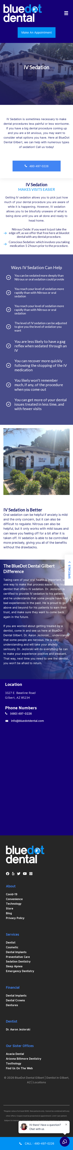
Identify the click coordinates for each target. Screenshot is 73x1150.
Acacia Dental (15, 1053)
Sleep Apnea (14, 966)
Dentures (12, 1005)
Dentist (10, 942)
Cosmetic (12, 947)
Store (9, 908)
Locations (39, 1082)
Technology (13, 903)
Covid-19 (11, 894)
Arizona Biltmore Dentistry (23, 1058)
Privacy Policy (15, 918)
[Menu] (66, 13)
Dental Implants (16, 952)
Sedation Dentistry (18, 961)
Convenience (14, 899)
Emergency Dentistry (20, 971)
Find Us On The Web (19, 1068)
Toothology (13, 1063)
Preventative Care (18, 956)
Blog (9, 913)
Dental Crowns (15, 1000)
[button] (37, 32)
